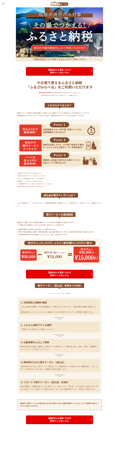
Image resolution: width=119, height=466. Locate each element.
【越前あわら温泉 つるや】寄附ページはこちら (59, 71)
